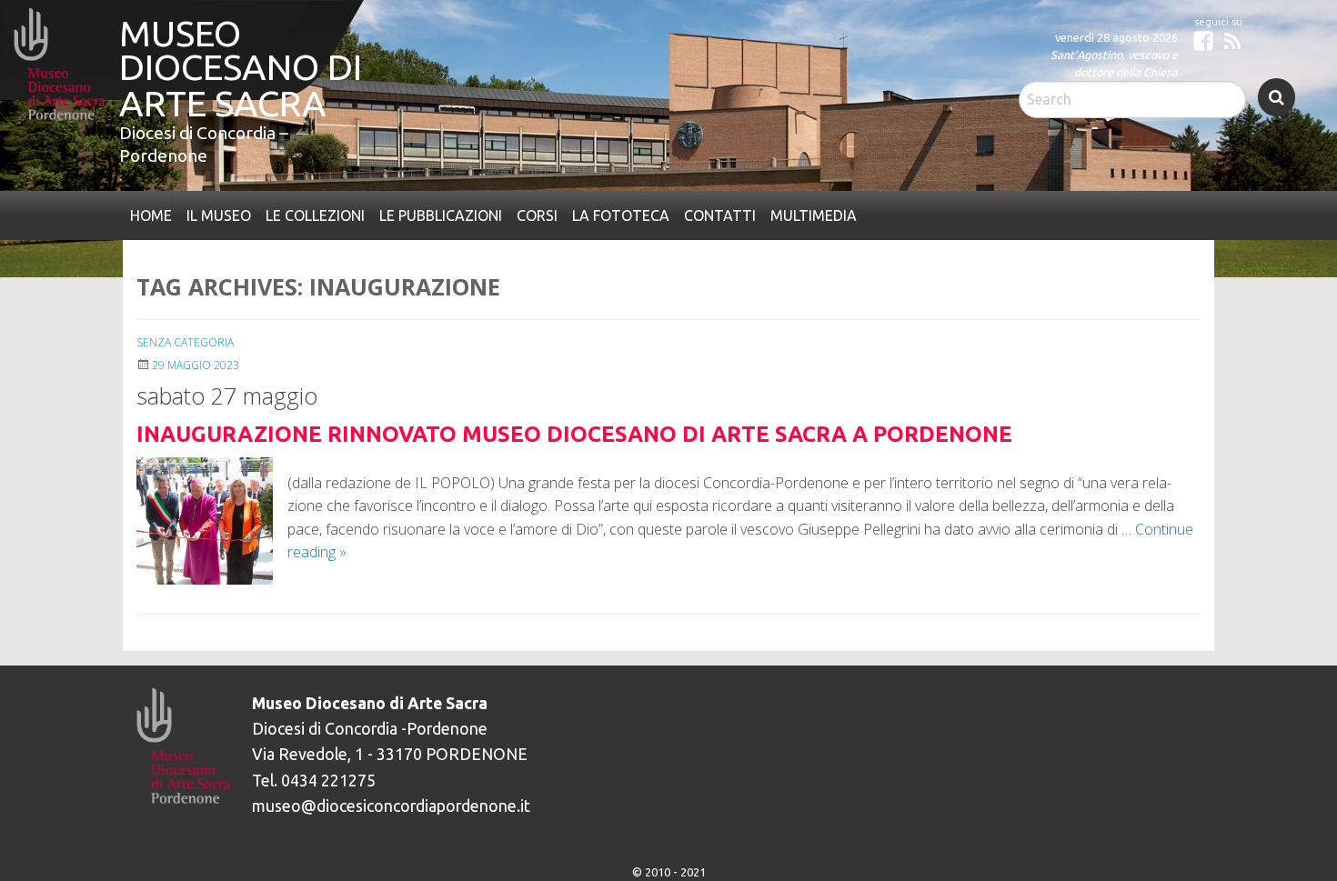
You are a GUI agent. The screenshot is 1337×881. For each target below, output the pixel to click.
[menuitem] (149, 214)
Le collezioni (303, 213)
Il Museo (212, 213)
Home (149, 213)
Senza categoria (185, 339)
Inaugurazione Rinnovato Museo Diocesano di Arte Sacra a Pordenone (574, 431)
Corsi (516, 213)
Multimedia (774, 213)
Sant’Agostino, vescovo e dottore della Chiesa (1114, 63)
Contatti (687, 213)
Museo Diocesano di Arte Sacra (225, 48)
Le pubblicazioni (423, 213)
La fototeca (594, 213)
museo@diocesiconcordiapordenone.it (391, 802)
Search (1276, 97)
